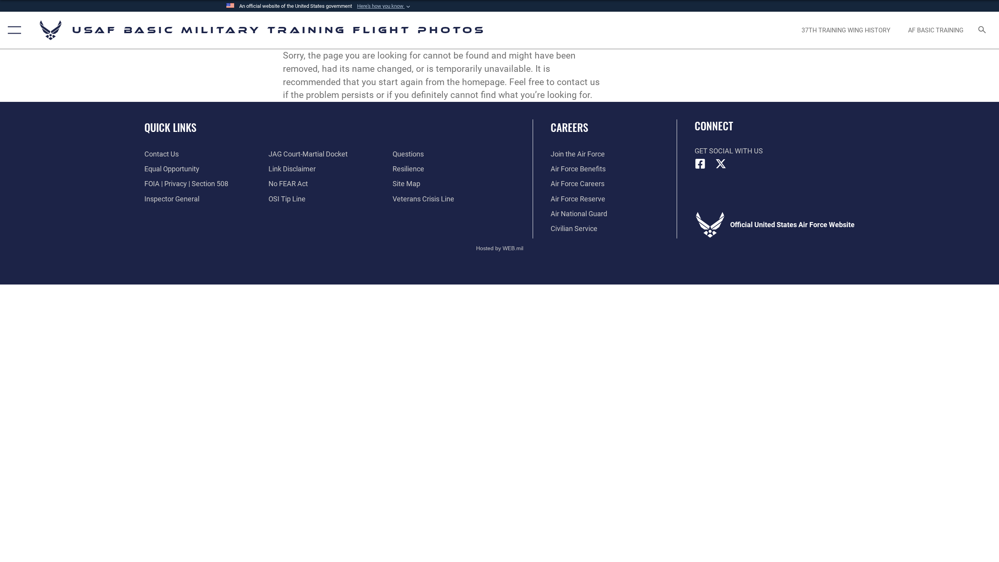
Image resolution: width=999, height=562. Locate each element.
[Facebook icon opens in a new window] (700, 164)
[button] (384, 6)
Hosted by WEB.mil (499, 248)
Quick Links (170, 127)
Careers (569, 127)
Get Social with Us (729, 151)
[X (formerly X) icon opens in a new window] (721, 164)
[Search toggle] (982, 30)
